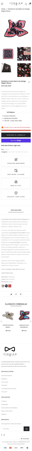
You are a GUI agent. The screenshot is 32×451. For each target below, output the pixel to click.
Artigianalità (4, 404)
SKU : (3, 149)
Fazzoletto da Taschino (21, 152)
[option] (8, 323)
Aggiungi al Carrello (16, 135)
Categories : (4, 152)
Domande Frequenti (6, 375)
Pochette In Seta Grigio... (8, 326)
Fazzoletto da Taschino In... (24, 326)
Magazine (3, 414)
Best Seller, (12, 152)
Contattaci (4, 385)
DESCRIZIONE (16, 210)
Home (3, 9)
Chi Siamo (3, 401)
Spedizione (4, 378)
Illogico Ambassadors (7, 411)
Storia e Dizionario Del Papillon (9, 407)
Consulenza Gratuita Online (8, 388)
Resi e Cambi (4, 382)
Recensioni (4, 391)
